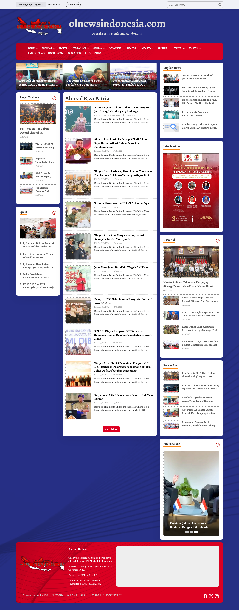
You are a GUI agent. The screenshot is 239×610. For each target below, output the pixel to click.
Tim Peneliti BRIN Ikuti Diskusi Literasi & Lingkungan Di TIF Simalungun (34, 131)
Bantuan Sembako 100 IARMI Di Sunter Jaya (121, 203)
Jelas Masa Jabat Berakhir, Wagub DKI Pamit (122, 267)
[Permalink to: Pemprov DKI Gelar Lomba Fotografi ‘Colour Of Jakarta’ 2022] (78, 310)
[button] (220, 4)
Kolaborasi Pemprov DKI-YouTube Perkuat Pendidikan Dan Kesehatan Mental (200, 343)
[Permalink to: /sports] (54, 213)
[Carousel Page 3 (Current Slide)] (196, 532)
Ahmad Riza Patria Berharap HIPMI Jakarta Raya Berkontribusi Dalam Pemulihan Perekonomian (121, 143)
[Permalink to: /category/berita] (54, 98)
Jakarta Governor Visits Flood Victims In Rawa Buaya (197, 77)
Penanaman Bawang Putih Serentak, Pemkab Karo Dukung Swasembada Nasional (133, 83)
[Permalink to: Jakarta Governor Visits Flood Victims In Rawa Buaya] (171, 78)
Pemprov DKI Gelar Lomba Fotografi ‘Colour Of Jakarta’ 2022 (123, 301)
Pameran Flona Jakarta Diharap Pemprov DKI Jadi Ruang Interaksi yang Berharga (122, 109)
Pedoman (57, 595)
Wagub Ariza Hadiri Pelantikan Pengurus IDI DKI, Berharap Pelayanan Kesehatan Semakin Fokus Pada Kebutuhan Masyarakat (122, 366)
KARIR (69, 595)
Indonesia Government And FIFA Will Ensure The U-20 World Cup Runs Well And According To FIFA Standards (200, 101)
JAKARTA (105, 115)
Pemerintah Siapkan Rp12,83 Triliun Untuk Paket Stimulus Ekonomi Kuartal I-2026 (200, 314)
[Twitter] (211, 596)
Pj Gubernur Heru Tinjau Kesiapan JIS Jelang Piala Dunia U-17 (39, 265)
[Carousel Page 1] (187, 532)
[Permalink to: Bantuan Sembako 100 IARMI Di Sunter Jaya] (78, 214)
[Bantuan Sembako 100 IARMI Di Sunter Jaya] (147, 214)
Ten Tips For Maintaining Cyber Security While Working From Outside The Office (198, 89)
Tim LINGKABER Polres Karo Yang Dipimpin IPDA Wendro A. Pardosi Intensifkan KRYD (45, 146)
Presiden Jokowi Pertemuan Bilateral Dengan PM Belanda (189, 525)
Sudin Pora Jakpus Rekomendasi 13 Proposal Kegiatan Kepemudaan (36, 275)
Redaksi (80, 595)
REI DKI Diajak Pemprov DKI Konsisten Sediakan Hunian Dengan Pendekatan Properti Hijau (123, 335)
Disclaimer (95, 595)
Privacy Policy (113, 595)
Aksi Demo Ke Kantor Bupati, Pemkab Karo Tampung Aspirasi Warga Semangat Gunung (84, 83)
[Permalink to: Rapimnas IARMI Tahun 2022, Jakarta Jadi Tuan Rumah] (78, 406)
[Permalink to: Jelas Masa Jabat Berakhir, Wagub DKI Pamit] (78, 278)
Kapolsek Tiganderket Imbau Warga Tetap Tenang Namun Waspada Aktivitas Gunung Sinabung (37, 83)
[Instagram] (217, 596)
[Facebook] (205, 596)
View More (111, 429)
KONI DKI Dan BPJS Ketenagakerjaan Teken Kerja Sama (38, 285)
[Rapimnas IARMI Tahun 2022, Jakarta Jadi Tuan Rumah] (146, 410)
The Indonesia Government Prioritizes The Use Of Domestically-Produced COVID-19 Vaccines (200, 113)
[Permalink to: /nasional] (217, 240)
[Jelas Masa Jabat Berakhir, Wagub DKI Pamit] (145, 278)
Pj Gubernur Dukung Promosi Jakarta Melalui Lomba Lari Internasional (38, 244)
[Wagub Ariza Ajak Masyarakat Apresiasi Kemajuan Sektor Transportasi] (149, 250)
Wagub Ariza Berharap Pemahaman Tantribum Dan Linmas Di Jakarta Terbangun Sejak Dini (123, 173)
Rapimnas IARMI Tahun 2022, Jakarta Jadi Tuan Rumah (123, 397)
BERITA (97, 115)
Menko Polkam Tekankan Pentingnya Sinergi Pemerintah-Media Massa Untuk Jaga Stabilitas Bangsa (188, 284)
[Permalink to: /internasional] (217, 445)
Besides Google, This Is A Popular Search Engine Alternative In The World (200, 126)
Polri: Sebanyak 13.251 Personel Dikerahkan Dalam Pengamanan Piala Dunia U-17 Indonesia (39, 255)
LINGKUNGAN (115, 115)
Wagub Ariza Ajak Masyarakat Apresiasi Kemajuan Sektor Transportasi (119, 237)
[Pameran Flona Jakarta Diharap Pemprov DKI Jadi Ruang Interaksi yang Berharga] (149, 122)
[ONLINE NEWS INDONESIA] (39, 26)
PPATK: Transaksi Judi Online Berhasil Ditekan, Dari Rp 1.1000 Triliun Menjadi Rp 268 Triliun (199, 299)
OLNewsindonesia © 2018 (34, 595)
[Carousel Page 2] (191, 532)
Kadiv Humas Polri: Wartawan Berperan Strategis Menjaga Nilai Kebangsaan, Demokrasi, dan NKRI (200, 328)
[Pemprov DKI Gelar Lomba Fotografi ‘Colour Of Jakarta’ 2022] (149, 314)
